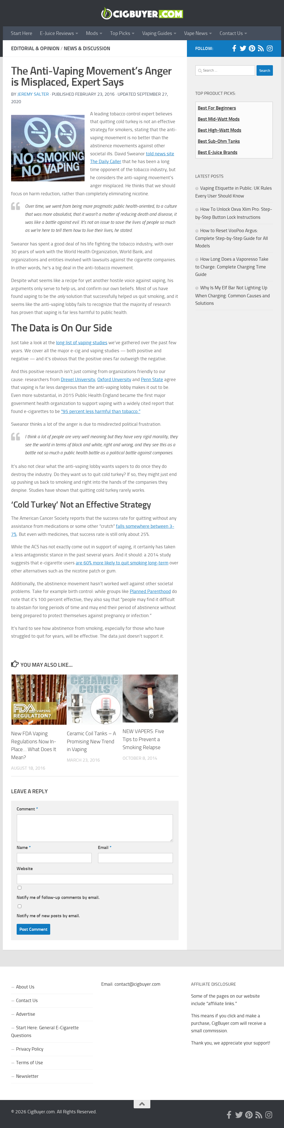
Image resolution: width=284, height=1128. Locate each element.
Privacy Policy (29, 1049)
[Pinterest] (251, 48)
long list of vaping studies (81, 342)
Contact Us (231, 33)
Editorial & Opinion (35, 48)
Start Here (21, 33)
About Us (25, 987)
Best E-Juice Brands (217, 152)
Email (104, 847)
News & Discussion (87, 48)
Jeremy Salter (33, 94)
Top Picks (120, 33)
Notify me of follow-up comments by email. (58, 897)
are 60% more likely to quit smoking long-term (122, 563)
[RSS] (260, 48)
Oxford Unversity (114, 379)
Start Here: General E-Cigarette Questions (45, 1031)
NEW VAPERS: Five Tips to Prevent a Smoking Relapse (143, 739)
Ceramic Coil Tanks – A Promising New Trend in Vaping (91, 741)
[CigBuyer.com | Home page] (142, 13)
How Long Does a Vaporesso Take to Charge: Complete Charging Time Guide (231, 266)
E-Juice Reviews (57, 33)
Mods (92, 33)
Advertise (25, 1014)
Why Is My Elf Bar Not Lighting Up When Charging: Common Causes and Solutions (232, 295)
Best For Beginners (217, 108)
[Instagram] (269, 48)
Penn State (152, 379)
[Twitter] (243, 48)
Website (25, 868)
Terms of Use (29, 1062)
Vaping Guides (157, 33)
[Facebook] (234, 48)
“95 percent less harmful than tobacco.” (100, 411)
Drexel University (78, 379)
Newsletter (27, 1076)
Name (24, 847)
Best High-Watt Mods (219, 130)
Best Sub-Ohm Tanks (219, 141)
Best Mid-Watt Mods (219, 119)
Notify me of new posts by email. (48, 915)
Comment (27, 809)
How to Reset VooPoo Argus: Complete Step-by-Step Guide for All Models (231, 238)
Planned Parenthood (150, 591)
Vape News (195, 33)
